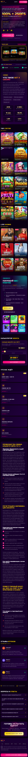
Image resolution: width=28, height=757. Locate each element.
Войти (15, 1)
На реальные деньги (9, 312)
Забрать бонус (7, 35)
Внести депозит (14, 362)
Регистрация (23, 1)
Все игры (3, 130)
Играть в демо (8, 308)
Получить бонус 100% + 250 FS (14, 733)
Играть (20, 753)
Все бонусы (19, 35)
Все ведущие (4, 226)
